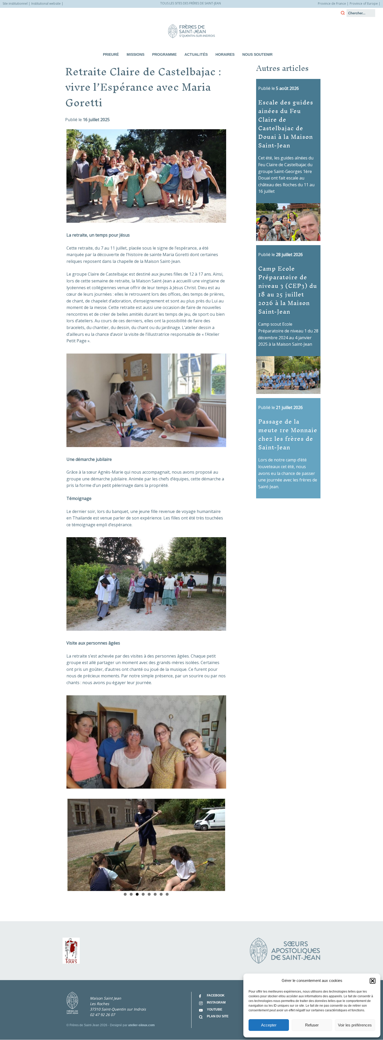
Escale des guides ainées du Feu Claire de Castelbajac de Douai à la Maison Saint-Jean (285, 123)
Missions (135, 54)
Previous (59, 844)
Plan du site (217, 1016)
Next (233, 844)
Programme (164, 54)
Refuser (312, 1025)
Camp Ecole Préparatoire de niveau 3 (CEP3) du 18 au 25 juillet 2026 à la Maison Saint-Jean (287, 289)
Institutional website (46, 3)
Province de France (332, 3)
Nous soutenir (257, 54)
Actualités (196, 54)
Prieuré (111, 54)
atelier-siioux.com (141, 1025)
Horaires (224, 54)
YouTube (214, 1009)
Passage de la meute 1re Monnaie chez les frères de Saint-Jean (287, 434)
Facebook (216, 995)
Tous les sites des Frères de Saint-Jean (190, 3)
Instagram (216, 1002)
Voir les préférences (355, 1025)
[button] (372, 980)
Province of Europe (364, 3)
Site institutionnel (15, 3)
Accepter (268, 1025)
